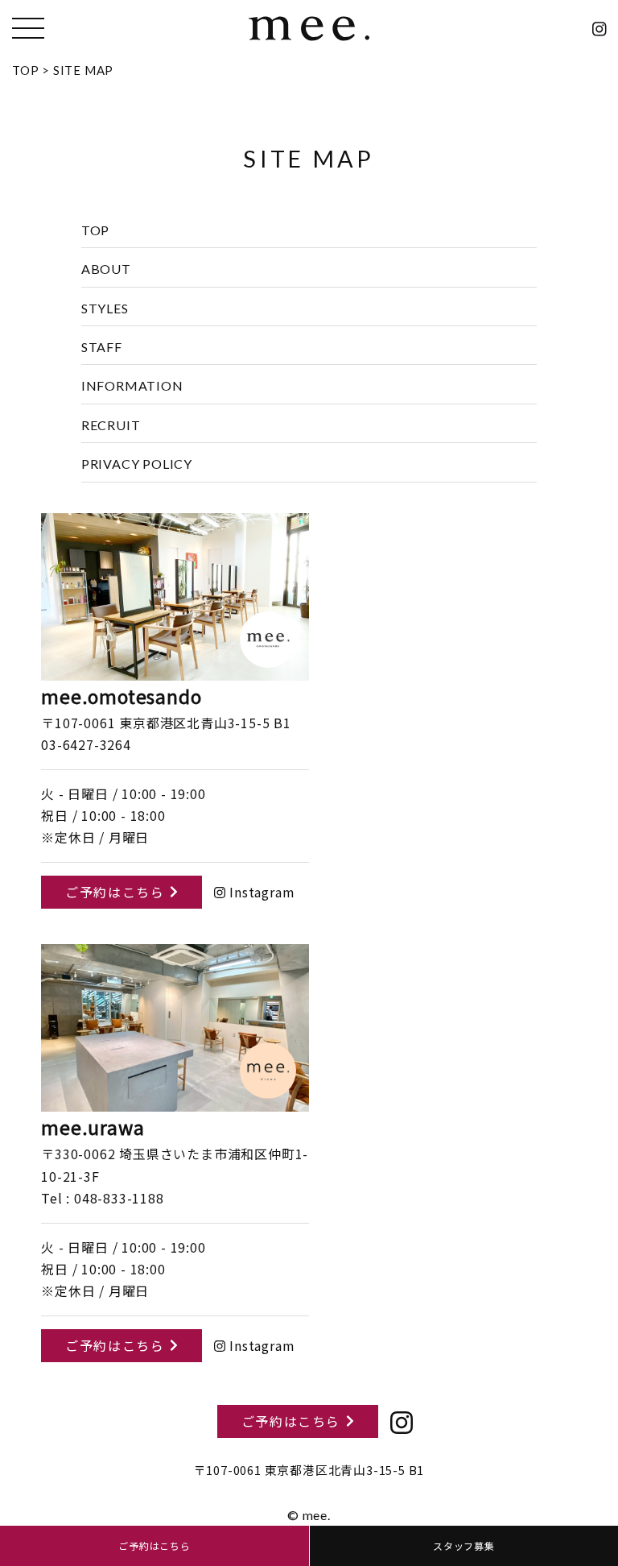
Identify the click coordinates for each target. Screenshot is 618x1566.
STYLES (105, 308)
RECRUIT (111, 425)
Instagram (260, 891)
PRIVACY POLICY (136, 463)
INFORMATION (132, 385)
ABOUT (106, 268)
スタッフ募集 (464, 1545)
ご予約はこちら (114, 891)
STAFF (101, 346)
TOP (95, 230)
